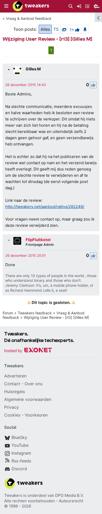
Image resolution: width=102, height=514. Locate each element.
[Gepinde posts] (85, 29)
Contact (12, 383)
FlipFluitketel (38, 239)
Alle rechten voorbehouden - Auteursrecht (43, 500)
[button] (6, 6)
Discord (19, 468)
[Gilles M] (17, 70)
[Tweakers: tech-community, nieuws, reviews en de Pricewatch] (30, 6)
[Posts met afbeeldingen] (64, 29)
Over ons (33, 383)
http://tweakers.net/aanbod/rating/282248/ (44, 206)
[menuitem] (70, 6)
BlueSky (19, 437)
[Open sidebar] (98, 17)
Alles (45, 29)
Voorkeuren (36, 415)
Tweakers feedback (35, 313)
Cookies (12, 415)
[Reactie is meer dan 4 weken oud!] (25, 85)
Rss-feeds (21, 460)
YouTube (20, 445)
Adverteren (15, 375)
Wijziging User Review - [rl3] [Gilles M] (56, 317)
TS (56, 29)
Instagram (21, 453)
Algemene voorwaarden (27, 399)
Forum (8, 313)
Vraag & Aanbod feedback (29, 18)
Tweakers (13, 495)
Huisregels (14, 391)
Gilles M (33, 68)
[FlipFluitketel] (17, 241)
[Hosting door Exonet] (28, 350)
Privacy (11, 407)
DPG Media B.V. (69, 495)
